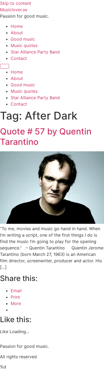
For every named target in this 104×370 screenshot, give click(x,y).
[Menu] (4, 66)
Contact (19, 58)
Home (17, 26)
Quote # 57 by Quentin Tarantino (45, 136)
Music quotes (24, 45)
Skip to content (15, 3)
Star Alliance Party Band (35, 52)
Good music (23, 39)
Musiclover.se (13, 9)
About (17, 32)
